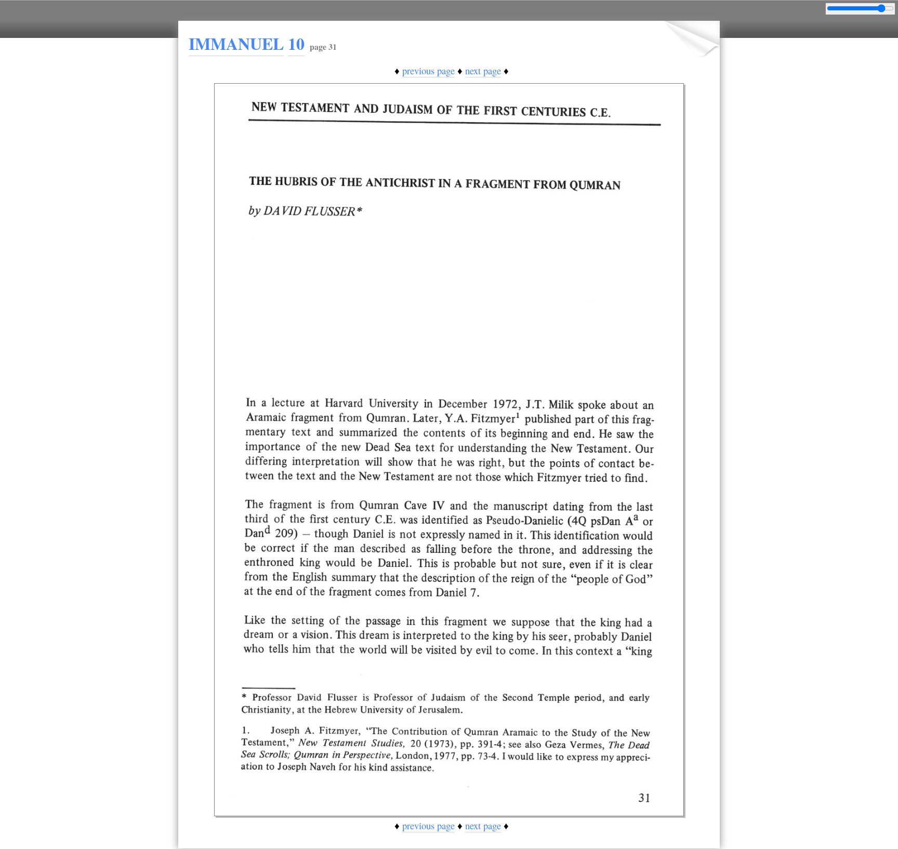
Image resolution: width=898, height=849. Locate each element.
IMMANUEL (236, 43)
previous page (428, 70)
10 (296, 43)
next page (483, 70)
